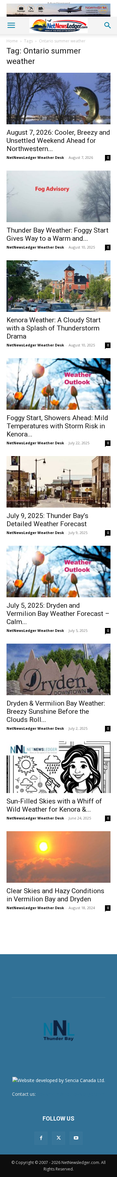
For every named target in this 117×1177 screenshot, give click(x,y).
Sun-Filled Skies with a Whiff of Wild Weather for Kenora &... (54, 805)
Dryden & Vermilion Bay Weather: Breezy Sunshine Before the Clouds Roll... (55, 711)
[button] (11, 25)
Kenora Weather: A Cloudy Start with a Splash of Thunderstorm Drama (53, 328)
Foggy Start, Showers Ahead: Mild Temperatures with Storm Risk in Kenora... (57, 426)
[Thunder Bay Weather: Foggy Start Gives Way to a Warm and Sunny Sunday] (58, 196)
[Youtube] (76, 1138)
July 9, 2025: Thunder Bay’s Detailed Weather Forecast (47, 520)
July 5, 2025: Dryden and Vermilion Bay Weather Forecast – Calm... (58, 614)
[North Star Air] (58, 10)
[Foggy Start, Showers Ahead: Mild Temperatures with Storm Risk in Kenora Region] (58, 384)
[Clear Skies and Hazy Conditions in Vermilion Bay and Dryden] (58, 857)
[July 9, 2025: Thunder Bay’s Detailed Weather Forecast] (58, 482)
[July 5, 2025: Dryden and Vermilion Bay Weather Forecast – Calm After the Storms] (58, 571)
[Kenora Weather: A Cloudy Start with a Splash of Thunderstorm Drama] (58, 286)
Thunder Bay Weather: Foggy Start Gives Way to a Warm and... (57, 234)
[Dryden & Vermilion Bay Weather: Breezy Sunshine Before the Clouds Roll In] (58, 669)
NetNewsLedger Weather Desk (35, 157)
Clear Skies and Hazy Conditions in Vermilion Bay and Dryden (55, 895)
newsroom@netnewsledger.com (71, 1094)
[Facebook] (40, 1138)
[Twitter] (58, 1138)
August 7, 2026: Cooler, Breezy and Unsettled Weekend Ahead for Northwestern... (58, 141)
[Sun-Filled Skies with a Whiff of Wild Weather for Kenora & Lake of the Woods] (58, 767)
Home (12, 41)
